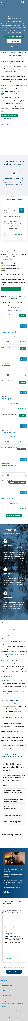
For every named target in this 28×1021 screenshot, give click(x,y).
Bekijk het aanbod (14, 41)
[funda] (8, 1012)
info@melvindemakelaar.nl (14, 310)
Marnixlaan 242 (7, 365)
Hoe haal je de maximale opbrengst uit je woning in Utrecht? (13, 800)
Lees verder (9, 958)
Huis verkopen (9, 545)
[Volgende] (15, 841)
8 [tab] (19, 246)
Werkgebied (4, 980)
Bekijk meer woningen (14, 515)
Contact (3, 990)
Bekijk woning (22, 341)
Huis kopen (7, 597)
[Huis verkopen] (14, 541)
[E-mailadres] (8, 892)
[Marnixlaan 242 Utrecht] (14, 354)
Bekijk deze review (19, 234)
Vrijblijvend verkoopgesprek (11, 289)
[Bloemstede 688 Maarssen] (14, 487)
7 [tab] (17, 246)
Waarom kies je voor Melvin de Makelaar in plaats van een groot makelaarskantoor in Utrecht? (13, 792)
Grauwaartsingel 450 (9, 332)
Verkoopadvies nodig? (10, 115)
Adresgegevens (6, 995)
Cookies (4, 1006)
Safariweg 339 (6, 399)
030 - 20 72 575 (14, 307)
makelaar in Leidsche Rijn (15, 654)
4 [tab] (10, 246)
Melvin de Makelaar (7, 985)
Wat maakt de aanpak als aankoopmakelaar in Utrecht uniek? (14, 814)
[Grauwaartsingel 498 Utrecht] (14, 454)
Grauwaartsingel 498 (9, 465)
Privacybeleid (20, 1003)
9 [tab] (21, 246)
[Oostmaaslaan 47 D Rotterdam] (14, 420)
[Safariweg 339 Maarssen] (14, 387)
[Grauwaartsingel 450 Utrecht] (14, 320)
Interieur (4, 911)
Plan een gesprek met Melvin (14, 36)
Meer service (8, 536)
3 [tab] (16, 191)
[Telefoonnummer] (22, 2)
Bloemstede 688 (7, 499)
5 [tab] (13, 246)
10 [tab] (23, 246)
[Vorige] (12, 841)
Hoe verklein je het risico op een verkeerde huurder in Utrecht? (12, 822)
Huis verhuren (9, 573)
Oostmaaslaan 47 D (8, 432)
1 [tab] (12, 191)
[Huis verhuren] (14, 569)
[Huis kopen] (14, 593)
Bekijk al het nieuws (14, 971)
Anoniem (7, 209)
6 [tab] (15, 246)
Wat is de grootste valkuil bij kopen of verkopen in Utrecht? (13, 807)
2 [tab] (14, 191)
